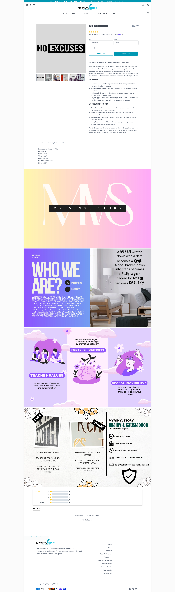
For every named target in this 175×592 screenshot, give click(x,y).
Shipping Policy (107, 564)
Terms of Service (106, 567)
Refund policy (107, 570)
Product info (108, 557)
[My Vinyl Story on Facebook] (130, 589)
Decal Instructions (105, 13)
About (75, 13)
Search (110, 544)
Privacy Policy (107, 573)
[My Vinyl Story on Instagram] (136, 589)
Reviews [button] (36, 508)
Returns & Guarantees (105, 560)
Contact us (108, 551)
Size (90, 39)
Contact (87, 13)
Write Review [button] (40, 502)
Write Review (87, 520)
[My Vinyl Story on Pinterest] (133, 589)
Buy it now (126, 54)
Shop (63, 13)
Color (115, 39)
